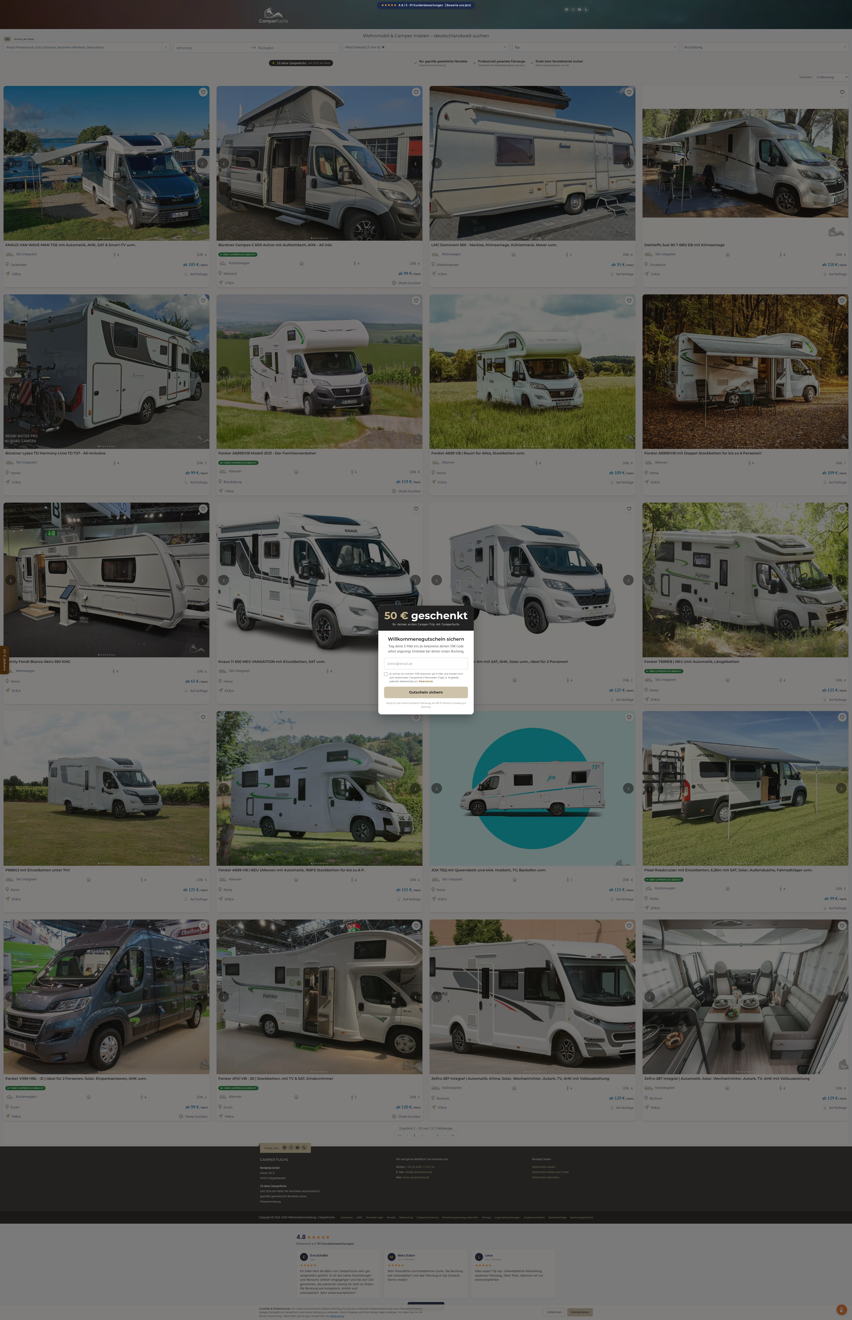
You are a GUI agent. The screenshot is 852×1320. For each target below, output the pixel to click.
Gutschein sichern (426, 692)
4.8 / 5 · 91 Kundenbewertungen (426, 5)
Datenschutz (426, 681)
